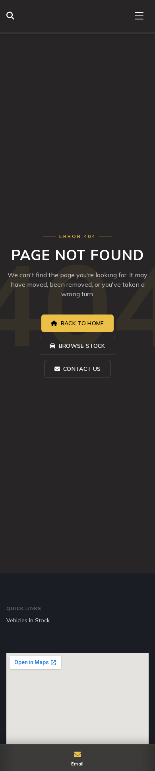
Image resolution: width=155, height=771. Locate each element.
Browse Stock (82, 345)
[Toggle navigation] (139, 15)
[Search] (12, 16)
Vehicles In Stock (28, 620)
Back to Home (82, 323)
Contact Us (82, 368)
